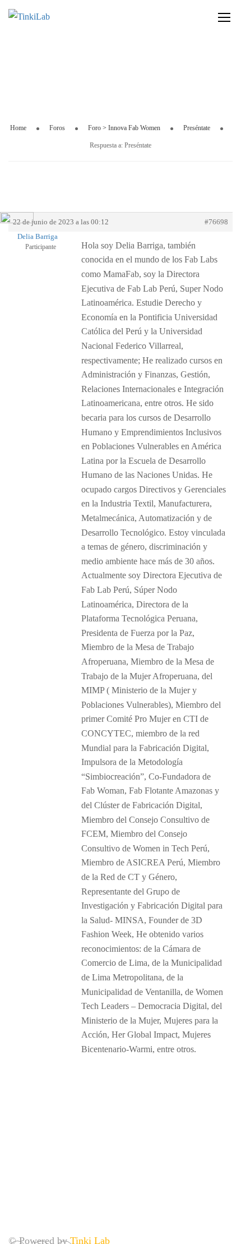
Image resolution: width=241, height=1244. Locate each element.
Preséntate (196, 128)
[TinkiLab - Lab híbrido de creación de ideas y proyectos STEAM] (56, 16)
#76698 (216, 222)
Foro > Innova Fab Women (124, 128)
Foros (57, 128)
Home (18, 128)
